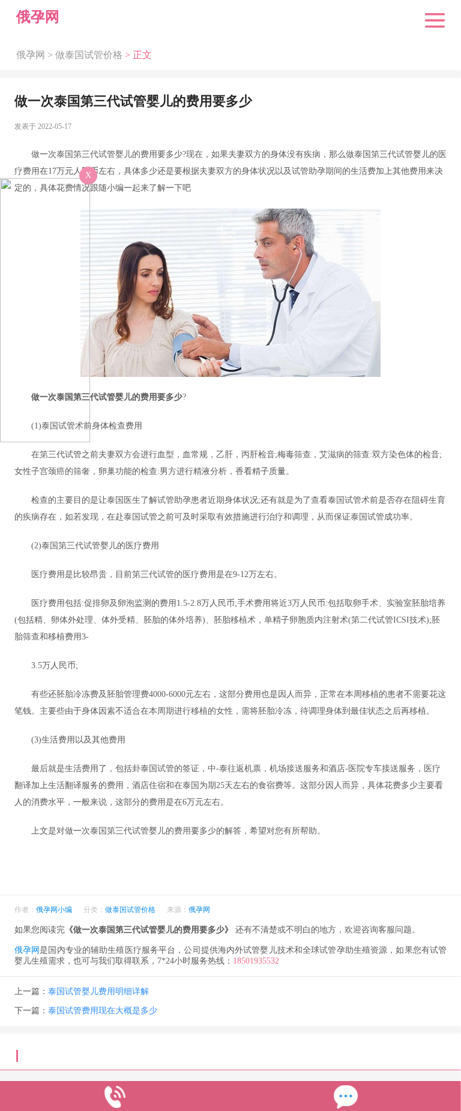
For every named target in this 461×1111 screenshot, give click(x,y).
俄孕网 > (35, 55)
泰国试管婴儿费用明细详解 (98, 991)
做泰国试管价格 (88, 55)
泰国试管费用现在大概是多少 (102, 1010)
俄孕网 (199, 909)
